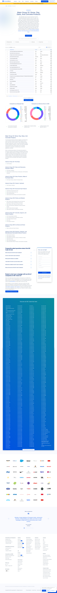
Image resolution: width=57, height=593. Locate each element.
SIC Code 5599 (32, 361)
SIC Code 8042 (43, 356)
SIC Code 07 (7, 324)
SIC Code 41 (19, 361)
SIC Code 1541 (8, 355)
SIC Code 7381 (43, 322)
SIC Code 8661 (43, 394)
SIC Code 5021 (20, 413)
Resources (27, 1)
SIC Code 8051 (43, 359)
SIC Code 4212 (20, 368)
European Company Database (47, 559)
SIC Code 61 (31, 394)
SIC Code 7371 (43, 312)
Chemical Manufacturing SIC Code (10, 309)
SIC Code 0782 (8, 329)
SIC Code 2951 (8, 433)
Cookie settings (39, 590)
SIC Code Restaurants (44, 437)
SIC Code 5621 (32, 365)
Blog (43, 540)
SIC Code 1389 (8, 345)
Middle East (19, 569)
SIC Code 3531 (20, 316)
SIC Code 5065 (20, 430)
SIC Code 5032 (20, 417)
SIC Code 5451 (32, 348)
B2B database (12, 281)
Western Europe (20, 561)
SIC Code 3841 (20, 348)
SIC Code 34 (7, 446)
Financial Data (28, 551)
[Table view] (46, 47)
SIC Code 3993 (20, 357)
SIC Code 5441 (32, 347)
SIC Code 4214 (20, 370)
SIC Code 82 (43, 370)
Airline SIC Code (8, 305)
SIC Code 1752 (8, 372)
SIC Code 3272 (8, 441)
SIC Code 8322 (43, 377)
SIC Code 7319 (32, 443)
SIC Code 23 (7, 398)
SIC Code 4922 (20, 399)
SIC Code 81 (43, 368)
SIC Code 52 (31, 329)
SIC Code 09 (7, 333)
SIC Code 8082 (43, 364)
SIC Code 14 (7, 346)
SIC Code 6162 (32, 398)
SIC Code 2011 (8, 384)
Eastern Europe (20, 564)
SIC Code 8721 (43, 400)
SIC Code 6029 (32, 391)
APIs (22, 1)
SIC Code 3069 (8, 436)
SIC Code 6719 (32, 426)
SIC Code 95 (43, 424)
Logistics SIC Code (8, 315)
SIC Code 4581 (20, 383)
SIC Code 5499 (32, 351)
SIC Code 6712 (32, 425)
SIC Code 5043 (20, 420)
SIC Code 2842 (8, 424)
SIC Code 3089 (8, 437)
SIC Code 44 (19, 378)
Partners (44, 547)
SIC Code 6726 (32, 429)
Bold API (19, 540)
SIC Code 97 (43, 426)
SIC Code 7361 (43, 309)
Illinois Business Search (46, 575)
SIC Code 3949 (20, 356)
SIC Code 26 (7, 405)
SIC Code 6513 (32, 417)
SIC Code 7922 (43, 344)
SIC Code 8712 (43, 399)
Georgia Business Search (46, 573)
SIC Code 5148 (32, 313)
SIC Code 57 (31, 369)
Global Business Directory (47, 556)
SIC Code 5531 (32, 356)
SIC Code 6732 (32, 430)
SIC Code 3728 (20, 339)
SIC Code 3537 (20, 318)
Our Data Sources (45, 544)
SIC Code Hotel (43, 434)
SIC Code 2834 (8, 419)
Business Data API (29, 546)
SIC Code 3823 (20, 343)
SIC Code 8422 (43, 386)
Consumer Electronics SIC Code (10, 310)
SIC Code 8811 (43, 413)
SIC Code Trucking (44, 439)
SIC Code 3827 (20, 346)
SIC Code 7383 (43, 325)
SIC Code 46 (19, 385)
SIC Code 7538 (43, 331)
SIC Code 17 (7, 363)
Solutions (15, 1)
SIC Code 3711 (20, 334)
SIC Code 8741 (43, 407)
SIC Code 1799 (8, 381)
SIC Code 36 (19, 326)
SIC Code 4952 (20, 403)
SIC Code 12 (7, 336)
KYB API (19, 555)
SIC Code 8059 (43, 360)
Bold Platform (20, 543)
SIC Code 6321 (32, 407)
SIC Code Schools (44, 438)
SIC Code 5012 (20, 408)
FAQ (43, 539)
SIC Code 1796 (8, 380)
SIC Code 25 (7, 403)
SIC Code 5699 (32, 368)
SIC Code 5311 (32, 338)
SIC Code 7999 (43, 351)
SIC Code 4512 (20, 382)
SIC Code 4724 (20, 387)
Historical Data (28, 550)
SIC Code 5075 (20, 434)
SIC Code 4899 (20, 395)
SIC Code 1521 (8, 350)
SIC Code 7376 (43, 320)
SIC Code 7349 (43, 305)
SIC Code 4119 (20, 364)
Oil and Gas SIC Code (9, 316)
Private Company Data (29, 540)
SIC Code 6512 (32, 416)
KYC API (19, 553)
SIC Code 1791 (8, 376)
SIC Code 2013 (8, 385)
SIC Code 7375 (43, 318)
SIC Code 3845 (20, 351)
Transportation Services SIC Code (45, 443)
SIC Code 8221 (43, 373)
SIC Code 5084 (20, 438)
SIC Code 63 (31, 404)
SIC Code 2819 (8, 415)
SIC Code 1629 (8, 362)
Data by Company (37, 547)
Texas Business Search (46, 572)
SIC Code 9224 (43, 421)
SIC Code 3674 (20, 329)
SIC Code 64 (31, 412)
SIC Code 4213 (20, 369)
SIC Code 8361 (43, 381)
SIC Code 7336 (32, 446)
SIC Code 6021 (32, 390)
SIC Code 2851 (8, 427)
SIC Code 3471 (20, 308)
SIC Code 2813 (8, 414)
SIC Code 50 (19, 407)
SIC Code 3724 (20, 338)
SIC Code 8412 (43, 385)
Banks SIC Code (8, 307)
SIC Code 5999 (32, 387)
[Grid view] (48, 47)
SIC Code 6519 (32, 420)
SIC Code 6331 (32, 411)
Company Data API (45, 563)
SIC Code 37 (19, 333)
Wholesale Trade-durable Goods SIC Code (46, 446)
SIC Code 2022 (8, 389)
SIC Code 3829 (20, 347)
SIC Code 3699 (20, 331)
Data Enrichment (28, 543)
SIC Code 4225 (20, 374)
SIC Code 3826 (20, 344)
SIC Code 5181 (32, 321)
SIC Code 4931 (20, 400)
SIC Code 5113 (32, 308)
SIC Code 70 (31, 434)
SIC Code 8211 (43, 372)
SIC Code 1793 (8, 377)
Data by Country (37, 540)
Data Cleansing (28, 547)
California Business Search (47, 569)
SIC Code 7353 (43, 307)
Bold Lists (19, 539)
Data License (28, 544)
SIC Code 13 (7, 337)
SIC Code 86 (43, 387)
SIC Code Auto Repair (44, 429)
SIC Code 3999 (20, 359)
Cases (44, 543)
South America (20, 568)
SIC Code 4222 (20, 373)
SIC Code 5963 (32, 386)
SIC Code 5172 (32, 320)
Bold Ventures (20, 547)
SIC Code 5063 (20, 429)
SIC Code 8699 (43, 395)
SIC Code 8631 (43, 391)
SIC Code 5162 (32, 316)
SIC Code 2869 (8, 428)
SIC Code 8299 (43, 374)
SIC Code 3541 (20, 320)
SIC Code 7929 (43, 346)
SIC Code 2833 (8, 418)
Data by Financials (37, 543)
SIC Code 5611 (32, 364)
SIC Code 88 (43, 412)
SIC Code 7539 (43, 333)
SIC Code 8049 (43, 357)
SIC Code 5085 (20, 439)
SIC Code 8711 (43, 398)
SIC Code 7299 (32, 439)
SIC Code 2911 (8, 432)
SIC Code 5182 (32, 322)
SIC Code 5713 (32, 372)
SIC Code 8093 (43, 365)
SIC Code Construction (44, 430)
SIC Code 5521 (32, 355)
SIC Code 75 (43, 329)
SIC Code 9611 (43, 425)
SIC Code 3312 (8, 445)
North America (20, 562)
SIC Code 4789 (20, 390)
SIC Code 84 (43, 383)
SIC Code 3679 (20, 330)
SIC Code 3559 (20, 321)
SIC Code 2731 (8, 407)
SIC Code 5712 (32, 370)
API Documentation (20, 556)
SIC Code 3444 (20, 307)
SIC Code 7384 (43, 326)
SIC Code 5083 (20, 437)
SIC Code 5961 (32, 385)
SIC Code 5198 (32, 326)
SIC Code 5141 (32, 312)
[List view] (49, 47)
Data (19, 1)
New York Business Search (47, 576)
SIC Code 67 (31, 424)
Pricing (36, 1)
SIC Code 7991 (43, 348)
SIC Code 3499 (20, 312)
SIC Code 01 (7, 320)
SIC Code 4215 (20, 372)
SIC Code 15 (7, 349)
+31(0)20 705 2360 (8, 543)
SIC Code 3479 (20, 309)
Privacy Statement (28, 590)
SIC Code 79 (43, 342)
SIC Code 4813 (20, 394)
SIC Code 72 (31, 437)
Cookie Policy (40, 277)
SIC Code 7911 (43, 343)
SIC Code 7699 (43, 338)
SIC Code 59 (31, 381)
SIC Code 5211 (32, 330)
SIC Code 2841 (8, 423)
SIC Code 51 (31, 305)
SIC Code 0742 (8, 325)
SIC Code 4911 (20, 398)
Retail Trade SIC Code (9, 319)
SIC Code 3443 (20, 305)
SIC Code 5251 (32, 331)
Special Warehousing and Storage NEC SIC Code (45, 441)
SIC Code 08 (7, 332)
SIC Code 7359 (43, 308)
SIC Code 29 (7, 431)
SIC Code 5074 (20, 433)
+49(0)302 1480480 (8, 550)
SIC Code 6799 (32, 433)
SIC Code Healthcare (44, 433)
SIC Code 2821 (8, 416)
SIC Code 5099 (20, 446)
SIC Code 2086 (8, 393)
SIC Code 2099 (8, 394)
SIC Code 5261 (32, 333)
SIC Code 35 (19, 313)
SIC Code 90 (43, 416)
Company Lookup (45, 546)
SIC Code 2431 (8, 402)
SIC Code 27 (7, 406)
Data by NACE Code (38, 546)
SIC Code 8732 (43, 403)
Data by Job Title (37, 539)
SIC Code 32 (7, 440)
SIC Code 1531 (8, 354)
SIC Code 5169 (32, 317)
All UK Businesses (45, 560)
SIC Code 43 (19, 377)
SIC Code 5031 (20, 416)
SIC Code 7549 (43, 335)
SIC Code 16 (7, 358)
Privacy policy (48, 276)
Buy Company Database (46, 555)
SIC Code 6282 (32, 403)
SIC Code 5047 (20, 424)
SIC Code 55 (31, 352)
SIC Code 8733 (43, 404)
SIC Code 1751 (8, 371)
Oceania (19, 565)
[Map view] (50, 47)
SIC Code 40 (19, 360)
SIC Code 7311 (32, 442)
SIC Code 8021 (43, 355)
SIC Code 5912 (32, 382)
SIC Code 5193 (32, 325)
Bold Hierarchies (20, 546)
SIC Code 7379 (43, 321)
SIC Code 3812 (20, 342)
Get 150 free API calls (40, 3)
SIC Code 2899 (8, 429)
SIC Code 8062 (43, 361)
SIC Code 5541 (32, 357)
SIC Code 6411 (32, 413)
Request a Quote (45, 564)
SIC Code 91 (43, 417)
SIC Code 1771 (8, 375)
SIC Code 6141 (32, 395)
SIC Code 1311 (8, 338)
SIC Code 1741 (8, 368)
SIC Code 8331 (43, 378)
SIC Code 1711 (8, 364)
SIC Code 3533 (20, 317)
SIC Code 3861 (20, 352)
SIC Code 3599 (20, 325)
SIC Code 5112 (32, 307)
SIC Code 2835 (8, 420)
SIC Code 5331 (32, 339)
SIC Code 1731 (8, 367)
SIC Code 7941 (43, 347)
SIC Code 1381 (8, 341)
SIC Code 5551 (32, 359)
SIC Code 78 (43, 339)
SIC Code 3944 (20, 355)
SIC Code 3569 (20, 322)
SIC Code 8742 (43, 408)
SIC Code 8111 (43, 369)
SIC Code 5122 (32, 309)
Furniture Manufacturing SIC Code (10, 312)
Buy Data (32, 1)
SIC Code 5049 (20, 426)
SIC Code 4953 (20, 404)
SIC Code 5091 (20, 443)
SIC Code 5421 (32, 344)
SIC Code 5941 (32, 383)
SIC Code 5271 (32, 334)
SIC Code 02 (7, 323)
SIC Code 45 (19, 381)
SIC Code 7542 (43, 334)
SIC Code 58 (31, 377)
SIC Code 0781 (8, 328)
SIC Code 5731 (32, 374)
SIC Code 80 (43, 352)
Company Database (29, 539)
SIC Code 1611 (8, 359)
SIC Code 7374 (43, 317)
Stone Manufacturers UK (26, 30)
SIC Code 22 (7, 397)
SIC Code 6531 (32, 421)
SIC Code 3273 (8, 442)
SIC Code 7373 (43, 316)
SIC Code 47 (19, 386)
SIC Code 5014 (20, 411)
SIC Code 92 (43, 420)
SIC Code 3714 (20, 335)
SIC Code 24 (7, 401)
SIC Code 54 (31, 342)
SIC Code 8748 (43, 411)
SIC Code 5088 (20, 442)
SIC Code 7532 (43, 330)
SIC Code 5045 (20, 421)
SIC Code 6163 (32, 399)
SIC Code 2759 (8, 411)
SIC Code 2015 (8, 388)
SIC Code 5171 (32, 318)
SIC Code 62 (31, 400)
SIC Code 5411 (32, 343)
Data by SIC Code (37, 544)
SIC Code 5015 (20, 412)
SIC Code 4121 (20, 365)
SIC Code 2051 (8, 390)
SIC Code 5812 (32, 378)
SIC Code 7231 (32, 438)
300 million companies (10, 286)
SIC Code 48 (19, 391)
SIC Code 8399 (43, 382)
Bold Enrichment (20, 544)
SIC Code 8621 (43, 390)
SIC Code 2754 (8, 410)
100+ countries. (17, 286)
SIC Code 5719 (32, 373)
